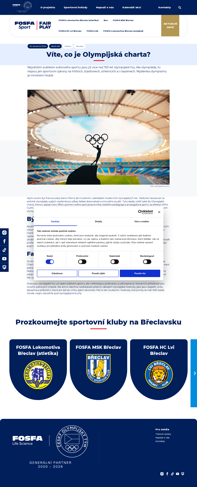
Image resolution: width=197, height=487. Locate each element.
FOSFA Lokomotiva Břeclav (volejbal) (123, 31)
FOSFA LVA (92, 31)
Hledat (180, 7)
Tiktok (4, 250)
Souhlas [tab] (55, 221)
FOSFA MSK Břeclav (123, 20)
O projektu (47, 7)
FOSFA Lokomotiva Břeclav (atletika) (78, 20)
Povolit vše (140, 273)
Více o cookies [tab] (141, 221)
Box (106, 20)
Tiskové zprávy (163, 434)
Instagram (162, 473)
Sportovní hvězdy (75, 7)
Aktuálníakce (170, 25)
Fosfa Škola (4, 267)
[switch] (82, 261)
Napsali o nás (105, 7)
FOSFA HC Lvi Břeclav (70, 31)
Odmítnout (57, 273)
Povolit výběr (98, 273)
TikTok (172, 473)
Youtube (177, 473)
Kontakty (164, 7)
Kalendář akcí (131, 7)
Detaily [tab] (98, 221)
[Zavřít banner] (159, 212)
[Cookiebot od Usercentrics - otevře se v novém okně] (140, 212)
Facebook (167, 473)
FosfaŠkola (182, 473)
